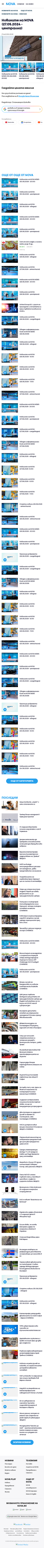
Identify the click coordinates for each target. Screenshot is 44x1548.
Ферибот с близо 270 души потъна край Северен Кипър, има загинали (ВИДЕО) (31, 1164)
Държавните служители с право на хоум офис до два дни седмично (30, 1340)
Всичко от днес (10, 1467)
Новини (20, 4)
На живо (29, 4)
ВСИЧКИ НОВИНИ (22, 1442)
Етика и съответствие (14, 1535)
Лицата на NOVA (32, 1467)
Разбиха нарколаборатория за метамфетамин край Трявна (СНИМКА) (31, 1353)
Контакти (26, 1531)
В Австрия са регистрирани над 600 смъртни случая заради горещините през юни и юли (31, 919)
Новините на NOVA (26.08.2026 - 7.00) (27, 630)
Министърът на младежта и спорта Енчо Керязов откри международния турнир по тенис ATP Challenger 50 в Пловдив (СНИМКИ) (31, 958)
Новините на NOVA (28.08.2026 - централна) (29, 293)
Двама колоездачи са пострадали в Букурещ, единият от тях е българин (30, 1025)
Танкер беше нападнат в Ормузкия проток (29, 816)
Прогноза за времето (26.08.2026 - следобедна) (30, 555)
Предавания (9, 1485)
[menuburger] (3, 4)
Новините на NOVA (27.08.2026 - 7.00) (27, 493)
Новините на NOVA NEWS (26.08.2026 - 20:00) (29, 530)
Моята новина (10, 1470)
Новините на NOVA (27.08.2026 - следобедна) (30, 430)
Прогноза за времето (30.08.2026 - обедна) (28, 1277)
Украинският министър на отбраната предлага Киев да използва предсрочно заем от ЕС (30, 1140)
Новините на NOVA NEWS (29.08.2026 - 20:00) (29, 218)
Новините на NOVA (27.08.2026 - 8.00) (27, 480)
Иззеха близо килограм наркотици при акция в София (29, 1077)
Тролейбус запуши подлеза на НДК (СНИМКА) (30, 929)
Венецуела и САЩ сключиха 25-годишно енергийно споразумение (30, 1189)
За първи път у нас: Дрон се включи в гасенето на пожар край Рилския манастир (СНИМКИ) (30, 1090)
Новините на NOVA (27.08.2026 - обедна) (28, 455)
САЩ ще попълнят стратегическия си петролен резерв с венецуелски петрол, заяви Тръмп (30, 1040)
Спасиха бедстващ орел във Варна (29, 1238)
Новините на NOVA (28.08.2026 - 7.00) (27, 380)
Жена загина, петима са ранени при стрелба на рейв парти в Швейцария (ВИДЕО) (30, 1416)
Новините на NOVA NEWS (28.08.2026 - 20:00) (29, 281)
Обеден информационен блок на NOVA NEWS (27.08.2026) (29, 444)
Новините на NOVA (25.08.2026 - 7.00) (27, 755)
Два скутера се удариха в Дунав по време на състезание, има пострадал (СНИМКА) (30, 1115)
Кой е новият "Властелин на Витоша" (31, 1201)
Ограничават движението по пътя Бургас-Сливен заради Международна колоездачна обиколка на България (30, 1266)
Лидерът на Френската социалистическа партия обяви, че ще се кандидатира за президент (31, 1103)
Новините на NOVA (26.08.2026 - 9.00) (27, 605)
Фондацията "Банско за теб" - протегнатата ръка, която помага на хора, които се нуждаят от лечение (31, 1430)
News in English (31, 1494)
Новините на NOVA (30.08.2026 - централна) (29, 193)
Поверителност (10, 1533)
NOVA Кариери (31, 1491)
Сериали (8, 1489)
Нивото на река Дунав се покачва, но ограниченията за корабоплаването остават (31, 1366)
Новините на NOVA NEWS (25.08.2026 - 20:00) (29, 655)
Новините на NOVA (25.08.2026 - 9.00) (27, 730)
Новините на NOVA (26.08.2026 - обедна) (28, 592)
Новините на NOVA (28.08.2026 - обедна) (28, 343)
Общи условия (35, 1531)
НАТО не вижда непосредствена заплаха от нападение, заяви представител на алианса (30, 867)
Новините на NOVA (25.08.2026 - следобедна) (30, 680)
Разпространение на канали (31, 1528)
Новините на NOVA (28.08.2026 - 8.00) (27, 368)
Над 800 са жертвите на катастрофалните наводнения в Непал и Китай (31, 1390)
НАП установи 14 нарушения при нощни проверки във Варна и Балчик (31, 1378)
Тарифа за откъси (9, 1531)
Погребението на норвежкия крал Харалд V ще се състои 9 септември (30, 879)
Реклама (6, 1528)
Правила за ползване (31, 1533)
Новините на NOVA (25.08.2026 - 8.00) (27, 742)
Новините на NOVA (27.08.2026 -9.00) (27, 468)
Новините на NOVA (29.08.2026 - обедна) (28, 256)
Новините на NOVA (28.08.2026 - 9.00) (27, 355)
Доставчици (18, 1531)
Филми (7, 1492)
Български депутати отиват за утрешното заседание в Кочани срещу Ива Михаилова (30, 1014)
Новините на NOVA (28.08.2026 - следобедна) (30, 318)
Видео (7, 1473)
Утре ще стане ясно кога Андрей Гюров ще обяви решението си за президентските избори (30, 892)
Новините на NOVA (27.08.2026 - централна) (29, 418)
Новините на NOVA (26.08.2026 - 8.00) (27, 617)
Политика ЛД (20, 1533)
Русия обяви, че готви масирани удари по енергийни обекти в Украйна (28, 1228)
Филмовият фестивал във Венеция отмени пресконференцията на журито (30, 1053)
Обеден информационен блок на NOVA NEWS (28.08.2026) (29, 331)
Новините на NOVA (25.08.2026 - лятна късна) (30, 642)
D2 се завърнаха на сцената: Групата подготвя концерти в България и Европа (28, 1404)
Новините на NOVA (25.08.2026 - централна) (29, 667)
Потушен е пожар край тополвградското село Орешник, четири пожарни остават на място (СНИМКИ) (30, 906)
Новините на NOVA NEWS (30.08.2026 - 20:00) (29, 180)
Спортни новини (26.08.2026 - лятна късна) (31, 505)
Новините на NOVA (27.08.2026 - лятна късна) (30, 268)
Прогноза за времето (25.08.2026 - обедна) (28, 705)
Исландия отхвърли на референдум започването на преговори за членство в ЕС (31, 1253)
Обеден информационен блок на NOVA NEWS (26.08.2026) (29, 581)
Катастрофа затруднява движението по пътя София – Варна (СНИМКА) (31, 1316)
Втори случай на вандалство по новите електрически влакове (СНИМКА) (29, 985)
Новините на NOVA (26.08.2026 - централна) (29, 543)
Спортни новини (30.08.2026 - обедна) (31, 1290)
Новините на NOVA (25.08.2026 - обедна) (28, 717)
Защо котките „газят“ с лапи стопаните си (29, 803)
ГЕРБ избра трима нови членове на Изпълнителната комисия (30, 1328)
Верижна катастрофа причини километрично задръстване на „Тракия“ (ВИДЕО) (30, 855)
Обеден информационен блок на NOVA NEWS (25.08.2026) (29, 693)
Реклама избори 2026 (16, 1528)
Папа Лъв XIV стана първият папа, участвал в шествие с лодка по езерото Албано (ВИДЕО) (30, 1178)
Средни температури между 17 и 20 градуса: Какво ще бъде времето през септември (29, 1153)
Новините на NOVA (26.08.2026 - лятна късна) (30, 518)
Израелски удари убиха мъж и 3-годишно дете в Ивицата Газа (31, 1214)
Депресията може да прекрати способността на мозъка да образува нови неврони (31, 842)
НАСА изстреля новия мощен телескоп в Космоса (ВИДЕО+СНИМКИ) (31, 1127)
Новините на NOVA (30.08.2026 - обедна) (28, 205)
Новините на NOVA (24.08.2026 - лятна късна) (30, 767)
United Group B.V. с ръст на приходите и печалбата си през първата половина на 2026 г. (30, 308)
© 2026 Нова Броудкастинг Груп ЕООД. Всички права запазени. (22, 1541)
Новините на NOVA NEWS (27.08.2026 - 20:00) (29, 405)
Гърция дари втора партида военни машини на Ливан (31, 1064)
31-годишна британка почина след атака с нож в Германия (30, 829)
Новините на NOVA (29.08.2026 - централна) (29, 230)
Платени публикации (28, 1535)
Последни (8, 1464)
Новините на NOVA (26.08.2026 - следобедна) (30, 568)
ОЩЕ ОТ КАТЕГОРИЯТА (22, 781)
